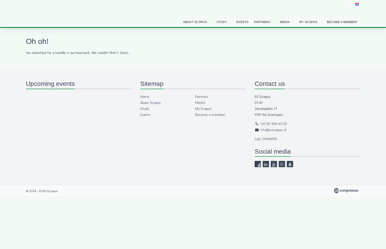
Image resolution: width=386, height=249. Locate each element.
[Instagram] (282, 164)
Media (285, 22)
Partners (262, 22)
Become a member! (342, 22)
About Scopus (195, 22)
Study (222, 22)
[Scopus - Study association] (42, 13)
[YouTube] (274, 164)
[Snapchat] (290, 164)
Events (243, 22)
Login (349, 4)
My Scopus (308, 22)
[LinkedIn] (266, 164)
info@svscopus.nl (273, 129)
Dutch (357, 4)
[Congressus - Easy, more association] (346, 190)
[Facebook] (258, 164)
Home (144, 96)
